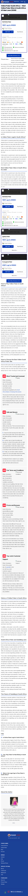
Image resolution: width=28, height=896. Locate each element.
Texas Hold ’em (4, 845)
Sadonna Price (14, 805)
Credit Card (3, 870)
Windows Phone (4, 863)
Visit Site (7, 31)
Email (14, 822)
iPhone (2, 861)
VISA (2, 874)
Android (2, 857)
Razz (2, 849)
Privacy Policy (4, 882)
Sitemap (2, 884)
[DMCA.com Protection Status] (5, 892)
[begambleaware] (15, 892)
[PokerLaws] (7, 2)
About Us (3, 880)
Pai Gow (2, 851)
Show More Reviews (13, 55)
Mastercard (3, 872)
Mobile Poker (16, 1)
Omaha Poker (4, 847)
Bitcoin (2, 868)
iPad (2, 859)
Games (22, 1)
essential (8, 567)
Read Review (20, 31)
